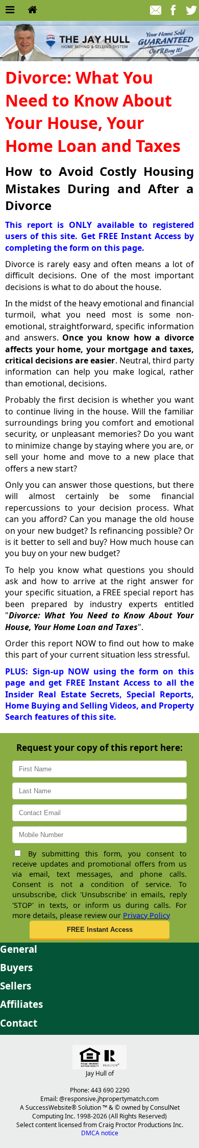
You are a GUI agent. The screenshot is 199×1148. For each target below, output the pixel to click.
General (18, 949)
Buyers (16, 967)
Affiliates (21, 1004)
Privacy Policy (146, 915)
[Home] (32, 10)
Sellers (15, 985)
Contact (18, 1022)
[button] (99, 930)
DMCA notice (99, 1133)
